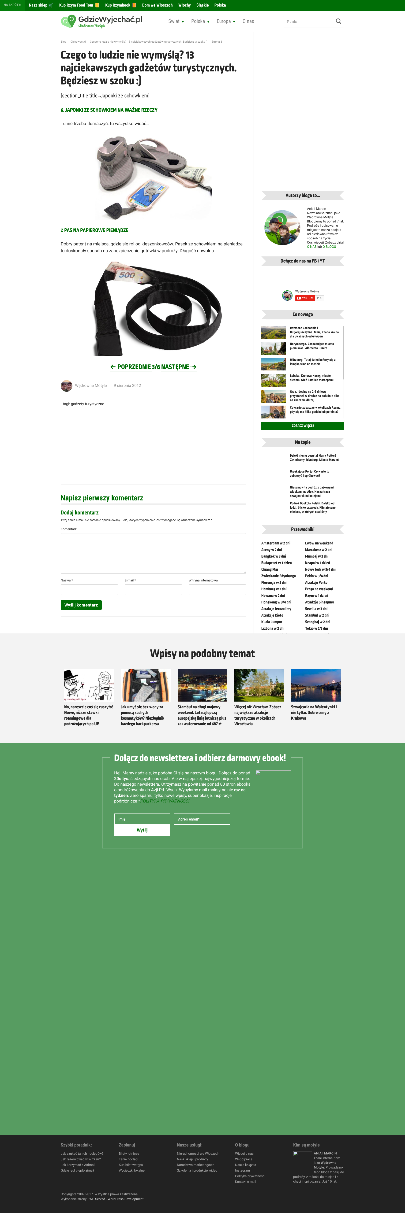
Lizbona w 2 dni (272, 628)
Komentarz (69, 529)
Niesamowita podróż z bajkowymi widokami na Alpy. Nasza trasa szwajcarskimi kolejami (312, 492)
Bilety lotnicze (129, 1154)
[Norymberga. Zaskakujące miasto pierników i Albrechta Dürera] (273, 351)
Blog (63, 41)
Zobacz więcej (303, 426)
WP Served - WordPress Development (116, 1199)
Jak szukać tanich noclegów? (82, 1154)
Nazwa (67, 580)
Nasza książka (245, 1165)
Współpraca (243, 1159)
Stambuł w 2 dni (317, 615)
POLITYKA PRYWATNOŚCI (164, 801)
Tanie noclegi (128, 1159)
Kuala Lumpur (271, 622)
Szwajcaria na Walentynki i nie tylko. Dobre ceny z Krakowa (314, 713)
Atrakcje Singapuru (319, 602)
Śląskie (202, 5)
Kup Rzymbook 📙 (120, 5)
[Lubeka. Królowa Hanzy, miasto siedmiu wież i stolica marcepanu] (273, 383)
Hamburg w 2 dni (274, 589)
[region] (60, 1179)
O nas (248, 21)
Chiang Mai (269, 569)
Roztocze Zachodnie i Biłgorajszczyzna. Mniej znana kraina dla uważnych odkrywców (314, 332)
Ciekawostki (78, 41)
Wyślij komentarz (81, 605)
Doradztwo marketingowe (195, 1165)
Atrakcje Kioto (272, 615)
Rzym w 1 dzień (316, 596)
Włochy (184, 5)
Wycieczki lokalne (132, 1170)
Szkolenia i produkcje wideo (197, 1170)
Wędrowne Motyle (91, 385)
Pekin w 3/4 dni (316, 576)
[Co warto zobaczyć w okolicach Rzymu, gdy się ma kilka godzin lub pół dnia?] (273, 414)
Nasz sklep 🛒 (41, 5)
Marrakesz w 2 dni (318, 550)
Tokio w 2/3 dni (316, 628)
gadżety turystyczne (87, 404)
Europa (224, 21)
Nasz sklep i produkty (192, 1159)
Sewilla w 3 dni (316, 609)
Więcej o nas (244, 1154)
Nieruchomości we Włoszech (198, 1154)
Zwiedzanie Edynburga (278, 576)
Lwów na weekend (319, 543)
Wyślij (142, 830)
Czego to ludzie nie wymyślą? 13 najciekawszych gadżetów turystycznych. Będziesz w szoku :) (148, 41)
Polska (220, 5)
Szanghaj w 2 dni (317, 622)
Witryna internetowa (203, 580)
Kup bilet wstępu (131, 1165)
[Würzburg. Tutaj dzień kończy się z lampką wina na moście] (273, 364)
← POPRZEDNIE (131, 367)
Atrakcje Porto (316, 583)
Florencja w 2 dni (274, 583)
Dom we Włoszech (157, 5)
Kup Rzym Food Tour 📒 (79, 5)
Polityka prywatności (250, 1176)
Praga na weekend (319, 589)
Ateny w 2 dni (271, 550)
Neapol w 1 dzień (317, 563)
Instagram (242, 1170)
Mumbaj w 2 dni (317, 556)
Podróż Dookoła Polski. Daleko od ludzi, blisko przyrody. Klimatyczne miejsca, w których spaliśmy (313, 508)
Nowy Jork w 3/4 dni (320, 569)
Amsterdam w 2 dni (275, 543)
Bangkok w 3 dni (273, 556)
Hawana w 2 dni (273, 596)
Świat (174, 21)
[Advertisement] (153, 450)
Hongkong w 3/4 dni (276, 602)
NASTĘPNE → (179, 367)
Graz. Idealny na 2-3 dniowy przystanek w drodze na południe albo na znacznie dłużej (314, 396)
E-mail (130, 580)
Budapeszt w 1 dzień (276, 563)
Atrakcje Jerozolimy (276, 609)
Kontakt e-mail (245, 1182)
